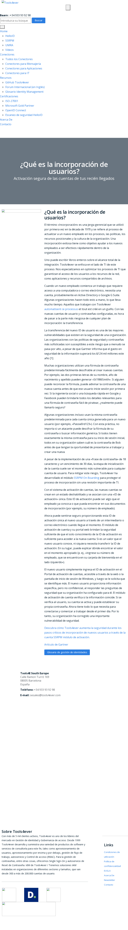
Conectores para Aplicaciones (23, 68)
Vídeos (9, 50)
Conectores (7, 54)
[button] (2, 27)
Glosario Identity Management (24, 91)
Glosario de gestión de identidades (67, 652)
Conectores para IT (17, 73)
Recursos (6, 78)
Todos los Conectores (19, 59)
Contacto (5, 124)
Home (4, 31)
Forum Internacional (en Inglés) (25, 87)
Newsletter (109, 880)
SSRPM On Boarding (86, 478)
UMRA (9, 45)
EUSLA (107, 870)
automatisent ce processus (61, 309)
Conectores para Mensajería (23, 64)
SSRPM (9, 40)
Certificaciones (9, 96)
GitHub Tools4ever (17, 82)
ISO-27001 (11, 101)
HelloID (10, 36)
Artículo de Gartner (56, 644)
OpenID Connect (15, 110)
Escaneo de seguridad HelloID (23, 115)
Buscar (38, 20)
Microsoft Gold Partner (19, 105)
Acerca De (6, 119)
